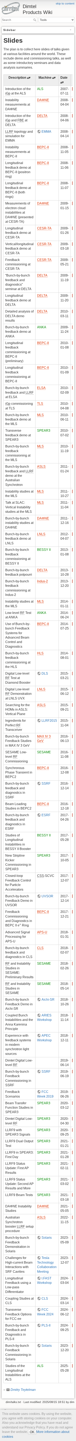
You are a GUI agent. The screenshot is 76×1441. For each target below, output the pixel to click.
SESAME (44, 752)
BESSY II (44, 549)
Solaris (47, 1237)
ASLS (41, 466)
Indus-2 (42, 581)
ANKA (41, 327)
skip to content (65, 3)
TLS (40, 403)
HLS (40, 653)
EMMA (46, 131)
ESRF (46, 815)
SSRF (46, 783)
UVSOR (47, 896)
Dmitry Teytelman (23, 1389)
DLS (45, 673)
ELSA (41, 388)
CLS (40, 948)
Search (35, 19)
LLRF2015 (49, 720)
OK (32, 1432)
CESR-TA (44, 228)
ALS (40, 89)
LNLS (41, 534)
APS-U (42, 932)
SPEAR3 (43, 430)
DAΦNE (43, 100)
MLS (40, 415)
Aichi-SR (48, 999)
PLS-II (46, 1325)
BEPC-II (43, 147)
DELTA (42, 116)
